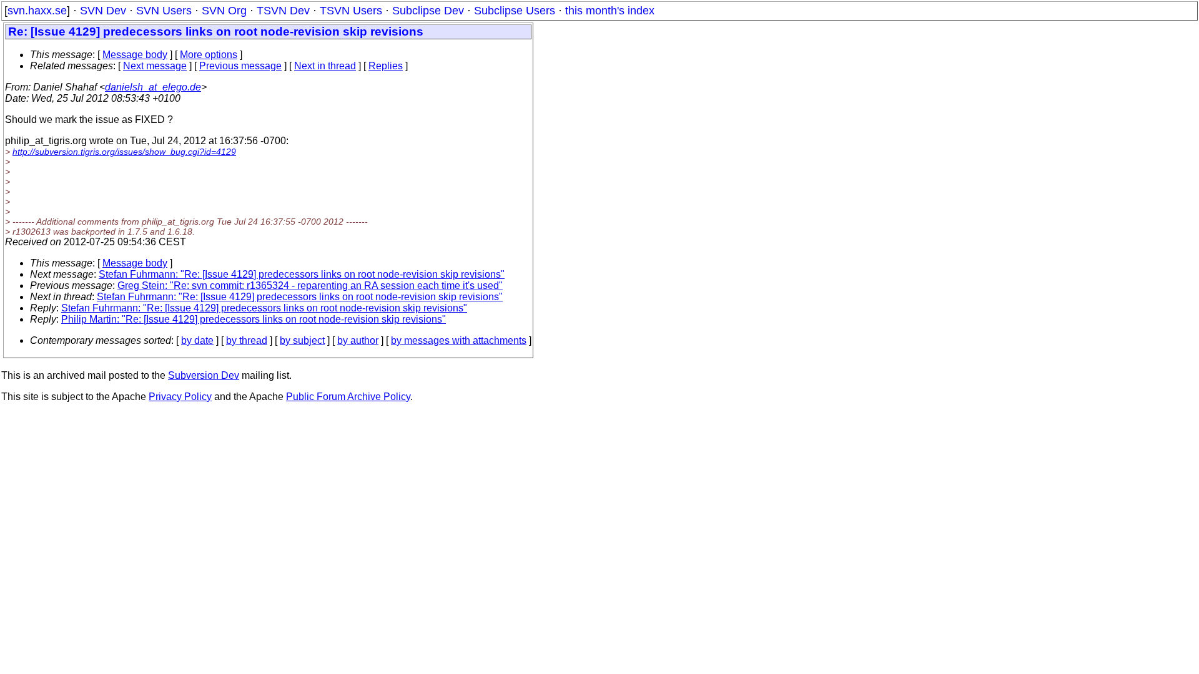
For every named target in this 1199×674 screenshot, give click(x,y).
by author (357, 340)
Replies (385, 66)
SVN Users (164, 10)
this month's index (609, 10)
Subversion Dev (203, 375)
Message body (134, 54)
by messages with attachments (458, 340)
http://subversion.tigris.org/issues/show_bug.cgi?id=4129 (124, 152)
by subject (302, 340)
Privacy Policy (180, 396)
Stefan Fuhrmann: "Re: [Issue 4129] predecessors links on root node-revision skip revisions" (302, 274)
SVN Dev (103, 10)
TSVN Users (351, 10)
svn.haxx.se (37, 10)
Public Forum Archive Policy (348, 396)
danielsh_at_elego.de (153, 87)
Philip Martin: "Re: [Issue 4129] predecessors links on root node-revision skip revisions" (253, 319)
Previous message (240, 66)
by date (197, 340)
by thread (246, 340)
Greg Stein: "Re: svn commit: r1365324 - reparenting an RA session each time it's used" (310, 285)
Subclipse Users (514, 10)
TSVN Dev (283, 10)
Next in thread (325, 66)
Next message (155, 66)
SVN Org (224, 10)
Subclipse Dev (428, 10)
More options (208, 54)
